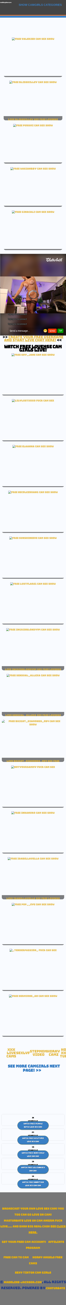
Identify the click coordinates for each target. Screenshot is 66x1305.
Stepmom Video (38, 1053)
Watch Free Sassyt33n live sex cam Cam (33, 1184)
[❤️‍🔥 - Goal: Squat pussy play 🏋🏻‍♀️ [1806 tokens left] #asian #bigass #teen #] (33, 168)
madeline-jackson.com (5, 2)
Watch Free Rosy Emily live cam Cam (33, 1154)
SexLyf (23, 1053)
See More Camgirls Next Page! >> (34, 1068)
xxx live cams (11, 1052)
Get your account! (24, 1242)
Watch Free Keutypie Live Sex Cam (33, 1140)
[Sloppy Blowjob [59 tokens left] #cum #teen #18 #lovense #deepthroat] (33, 583)
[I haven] (33, 354)
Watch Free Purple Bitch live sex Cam (33, 1125)
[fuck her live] (33, 400)
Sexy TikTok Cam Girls (33, 1272)
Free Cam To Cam (16, 1257)
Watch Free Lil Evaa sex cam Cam (33, 1169)
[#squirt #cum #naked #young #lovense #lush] (33, 446)
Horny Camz (53, 1053)
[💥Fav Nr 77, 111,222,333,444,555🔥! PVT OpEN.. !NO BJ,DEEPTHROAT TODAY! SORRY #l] (33, 675)
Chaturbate (55, 1288)
